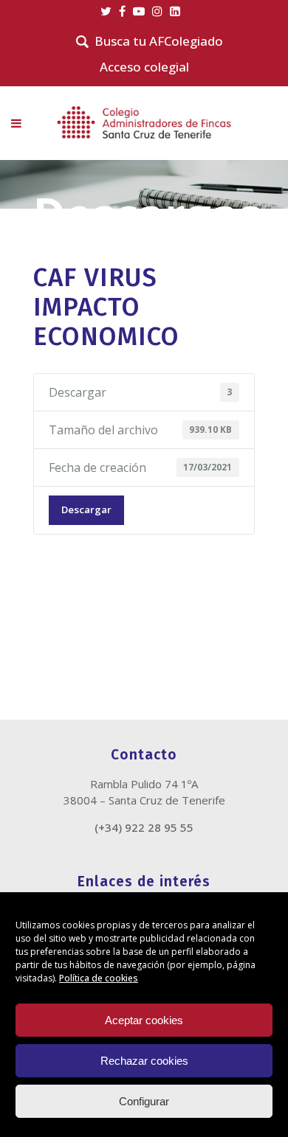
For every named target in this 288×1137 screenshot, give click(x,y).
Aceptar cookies (144, 1020)
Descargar (86, 509)
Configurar (144, 1101)
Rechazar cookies (144, 1060)
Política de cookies (98, 978)
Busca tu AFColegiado (159, 41)
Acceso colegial (144, 66)
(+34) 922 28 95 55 (144, 827)
